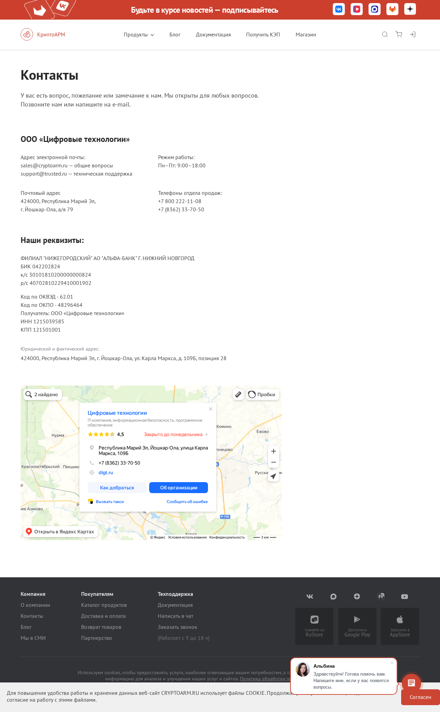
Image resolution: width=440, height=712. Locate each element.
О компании (35, 604)
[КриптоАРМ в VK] (339, 9)
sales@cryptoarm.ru (44, 165)
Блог (174, 34)
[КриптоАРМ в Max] (374, 9)
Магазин (306, 34)
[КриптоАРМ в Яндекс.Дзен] (410, 9)
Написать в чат (175, 615)
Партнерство (96, 637)
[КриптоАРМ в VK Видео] (357, 9)
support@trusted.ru (44, 173)
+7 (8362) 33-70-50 (181, 209)
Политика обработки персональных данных (287, 679)
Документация (213, 34)
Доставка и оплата (103, 615)
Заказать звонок (177, 626)
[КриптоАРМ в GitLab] (392, 9)
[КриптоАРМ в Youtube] (405, 596)
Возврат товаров (101, 626)
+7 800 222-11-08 (179, 201)
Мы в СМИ (33, 637)
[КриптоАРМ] (50, 34)
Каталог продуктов (104, 604)
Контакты (32, 615)
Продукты (136, 34)
